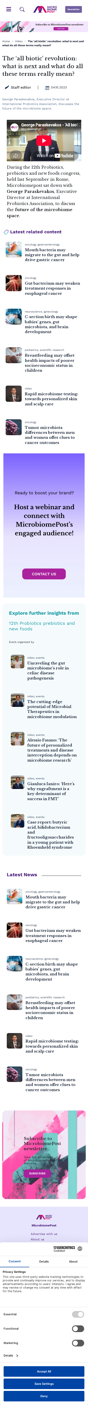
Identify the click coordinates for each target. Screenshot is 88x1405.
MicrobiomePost (44, 1225)
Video (19, 41)
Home (6, 41)
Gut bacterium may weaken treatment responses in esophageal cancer (52, 288)
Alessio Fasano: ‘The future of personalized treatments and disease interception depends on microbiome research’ (52, 750)
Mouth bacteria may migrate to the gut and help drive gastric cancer (52, 255)
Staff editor (21, 87)
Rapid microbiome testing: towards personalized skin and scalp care (51, 399)
